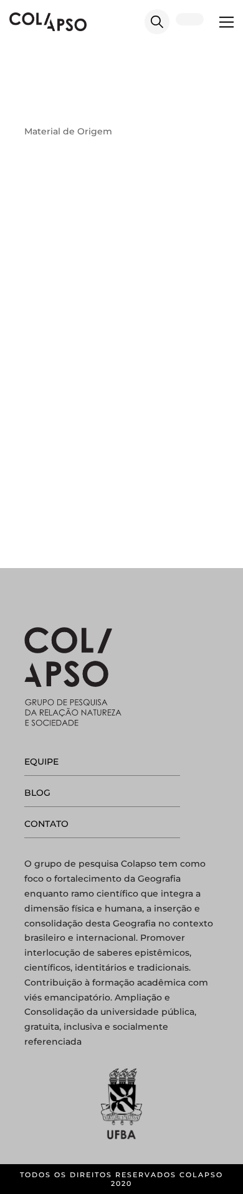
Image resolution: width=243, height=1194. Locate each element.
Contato (46, 823)
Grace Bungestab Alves (107, 334)
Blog (37, 792)
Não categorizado (104, 349)
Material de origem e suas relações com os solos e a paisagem (102, 313)
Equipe (41, 761)
